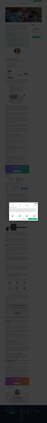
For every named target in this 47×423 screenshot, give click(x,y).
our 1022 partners (14, 208)
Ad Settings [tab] (27, 205)
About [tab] (34, 205)
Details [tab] (20, 205)
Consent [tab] (13, 205)
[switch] (20, 216)
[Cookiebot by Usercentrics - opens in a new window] (34, 203)
